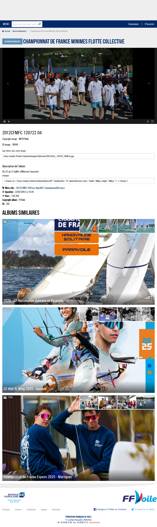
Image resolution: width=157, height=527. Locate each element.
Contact (18, 509)
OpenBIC (40, 187)
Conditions (31, 509)
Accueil (7, 31)
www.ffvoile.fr (94, 522)
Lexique (44, 509)
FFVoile (135, 10)
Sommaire (56, 509)
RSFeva (31, 187)
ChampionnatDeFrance (54, 187)
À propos (6, 509)
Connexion (133, 24)
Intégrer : (6, 175)
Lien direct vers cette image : (14, 150)
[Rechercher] (40, 23)
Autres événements (19, 31)
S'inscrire (149, 24)
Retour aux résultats (12, 42)
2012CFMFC (21, 187)
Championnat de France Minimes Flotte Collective (73, 42)
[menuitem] (6, 31)
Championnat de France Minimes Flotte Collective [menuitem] (49, 31)
